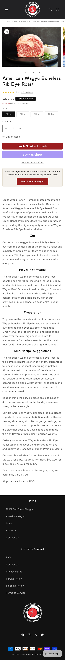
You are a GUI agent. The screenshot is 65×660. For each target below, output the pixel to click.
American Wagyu (15, 516)
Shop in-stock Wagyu (32, 181)
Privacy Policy (14, 571)
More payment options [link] (32, 162)
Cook (9, 523)
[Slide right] (39, 72)
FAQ (8, 557)
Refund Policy (14, 578)
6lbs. (24, 115)
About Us (11, 530)
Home (8, 21)
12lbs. (53, 115)
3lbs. (10, 115)
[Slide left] (25, 72)
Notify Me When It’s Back (32, 146)
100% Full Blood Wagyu (19, 509)
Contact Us (12, 537)
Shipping (6, 103)
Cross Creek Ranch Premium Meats (37, 654)
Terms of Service (16, 593)
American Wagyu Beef (22, 21)
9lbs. (38, 115)
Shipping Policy (15, 585)
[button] (6, 9)
